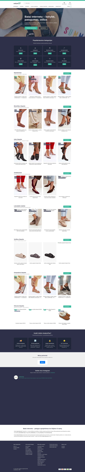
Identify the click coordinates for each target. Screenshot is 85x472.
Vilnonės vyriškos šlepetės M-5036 (35, 323)
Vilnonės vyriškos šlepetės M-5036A (50, 323)
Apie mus (15, 446)
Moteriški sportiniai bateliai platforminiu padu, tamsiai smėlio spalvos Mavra (35, 230)
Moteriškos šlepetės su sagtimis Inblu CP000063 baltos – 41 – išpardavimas (20, 97)
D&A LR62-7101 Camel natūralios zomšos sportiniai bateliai (49, 230)
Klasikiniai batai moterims (54, 445)
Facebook (63, 446)
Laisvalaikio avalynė (41, 446)
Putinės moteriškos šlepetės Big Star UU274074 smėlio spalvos (50, 130)
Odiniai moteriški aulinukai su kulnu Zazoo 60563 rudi (64, 164)
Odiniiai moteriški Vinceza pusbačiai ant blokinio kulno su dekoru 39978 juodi (35, 164)
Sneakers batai (40, 463)
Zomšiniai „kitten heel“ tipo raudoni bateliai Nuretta (35, 197)
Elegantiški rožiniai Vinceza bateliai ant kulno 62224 (50, 164)
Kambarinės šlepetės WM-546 (20, 323)
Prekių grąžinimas (28, 450)
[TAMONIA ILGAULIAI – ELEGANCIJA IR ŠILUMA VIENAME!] (35, 384)
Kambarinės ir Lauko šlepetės (42, 454)
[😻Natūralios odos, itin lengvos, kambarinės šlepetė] (50, 401)
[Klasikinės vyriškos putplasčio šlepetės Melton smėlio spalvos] (20, 252)
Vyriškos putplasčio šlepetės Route (64, 263)
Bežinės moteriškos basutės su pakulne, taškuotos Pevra (35, 130)
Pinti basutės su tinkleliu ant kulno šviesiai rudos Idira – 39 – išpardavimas (35, 97)
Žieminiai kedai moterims (54, 444)
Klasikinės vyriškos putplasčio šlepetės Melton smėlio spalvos (20, 264)
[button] (69, 6)
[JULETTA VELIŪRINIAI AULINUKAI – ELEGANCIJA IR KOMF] (50, 384)
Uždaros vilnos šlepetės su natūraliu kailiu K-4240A (64, 324)
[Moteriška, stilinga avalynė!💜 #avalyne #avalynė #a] (35, 401)
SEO (19, 469)
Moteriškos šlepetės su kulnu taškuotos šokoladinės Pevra (64, 130)
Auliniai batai (40, 447)
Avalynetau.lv (16, 469)
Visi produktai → (67, 73)
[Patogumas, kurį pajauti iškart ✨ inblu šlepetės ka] (21, 392)
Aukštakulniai (40, 450)
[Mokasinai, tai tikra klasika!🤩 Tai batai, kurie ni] (64, 417)
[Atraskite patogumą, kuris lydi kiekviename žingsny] (64, 384)
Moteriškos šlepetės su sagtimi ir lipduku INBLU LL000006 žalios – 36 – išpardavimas (64, 97)
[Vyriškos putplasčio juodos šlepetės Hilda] (49, 252)
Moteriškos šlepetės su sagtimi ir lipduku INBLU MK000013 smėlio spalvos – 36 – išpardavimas (49, 97)
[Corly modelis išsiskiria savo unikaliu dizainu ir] (21, 384)
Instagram (63, 447)
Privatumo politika (16, 447)
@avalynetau (52, 372)
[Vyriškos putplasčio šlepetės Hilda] (35, 252)
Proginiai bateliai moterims (42, 459)
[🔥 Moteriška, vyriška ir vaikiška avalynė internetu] (35, 392)
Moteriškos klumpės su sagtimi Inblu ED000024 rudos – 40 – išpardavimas (64, 297)
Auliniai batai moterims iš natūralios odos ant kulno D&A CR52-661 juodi (20, 164)
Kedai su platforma (41, 462)
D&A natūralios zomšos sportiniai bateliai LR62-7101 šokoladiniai (20, 230)
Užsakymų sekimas (29, 451)
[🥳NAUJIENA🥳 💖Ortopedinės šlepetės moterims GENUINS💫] (21, 417)
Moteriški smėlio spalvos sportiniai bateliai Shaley (64, 230)
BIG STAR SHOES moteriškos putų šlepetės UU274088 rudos (20, 130)
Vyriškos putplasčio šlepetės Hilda (35, 263)
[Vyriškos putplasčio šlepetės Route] (64, 252)
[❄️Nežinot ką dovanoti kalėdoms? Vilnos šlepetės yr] (35, 409)
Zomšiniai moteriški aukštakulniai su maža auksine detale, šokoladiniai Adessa (50, 197)
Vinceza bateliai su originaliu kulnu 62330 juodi (64, 197)
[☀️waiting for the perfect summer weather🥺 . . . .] (35, 417)
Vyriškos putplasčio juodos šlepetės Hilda (50, 264)
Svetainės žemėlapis (29, 454)
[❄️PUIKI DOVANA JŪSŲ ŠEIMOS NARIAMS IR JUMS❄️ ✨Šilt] (50, 409)
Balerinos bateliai (40, 451)
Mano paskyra (28, 446)
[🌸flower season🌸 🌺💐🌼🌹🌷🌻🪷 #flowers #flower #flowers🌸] (64, 401)
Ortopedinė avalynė (41, 455)
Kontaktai (27, 447)
